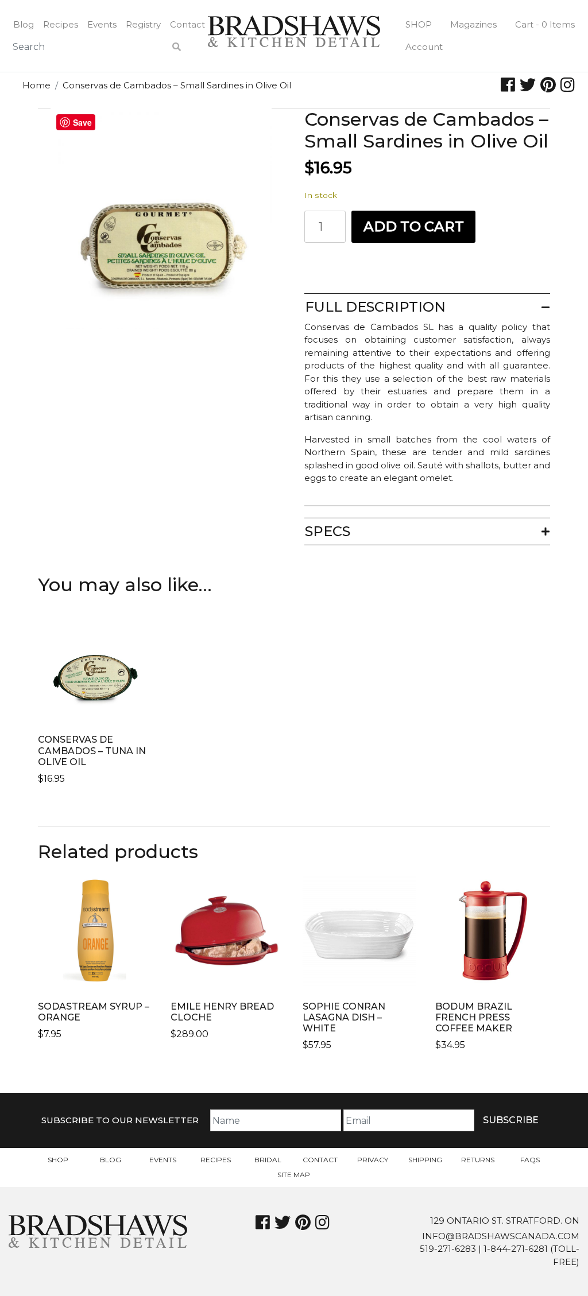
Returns (477, 1159)
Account (424, 46)
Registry (143, 24)
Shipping (425, 1159)
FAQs (530, 1159)
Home (36, 85)
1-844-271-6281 (515, 1248)
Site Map (293, 1174)
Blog (23, 24)
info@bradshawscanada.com (500, 1236)
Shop (418, 24)
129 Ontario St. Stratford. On (504, 1220)
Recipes (60, 24)
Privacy (372, 1159)
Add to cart (413, 226)
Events (102, 24)
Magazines (473, 24)
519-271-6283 (448, 1248)
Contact (187, 24)
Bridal (267, 1159)
